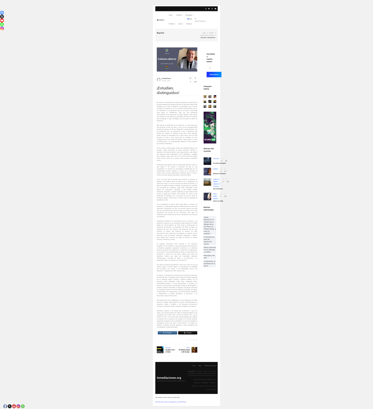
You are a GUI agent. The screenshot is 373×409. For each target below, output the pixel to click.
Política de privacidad (210, 365)
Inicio (170, 15)
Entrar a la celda (218, 201)
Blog (200, 365)
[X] (2, 17)
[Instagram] (2, 28)
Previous (168, 347)
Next (188, 347)
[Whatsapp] (2, 24)
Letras (180, 24)
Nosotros (189, 24)
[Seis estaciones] (207, 182)
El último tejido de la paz (184, 351)
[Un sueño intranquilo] (207, 161)
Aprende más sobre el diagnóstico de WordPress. (171, 402)
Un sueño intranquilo (219, 163)
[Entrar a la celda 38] (207, 196)
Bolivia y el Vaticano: (219, 173)
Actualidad (188, 15)
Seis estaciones (218, 189)
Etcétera (171, 24)
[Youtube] (2, 20)
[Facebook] (2, 13)
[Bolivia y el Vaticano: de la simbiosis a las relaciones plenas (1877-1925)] (207, 171)
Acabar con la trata (170, 351)
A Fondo (178, 15)
